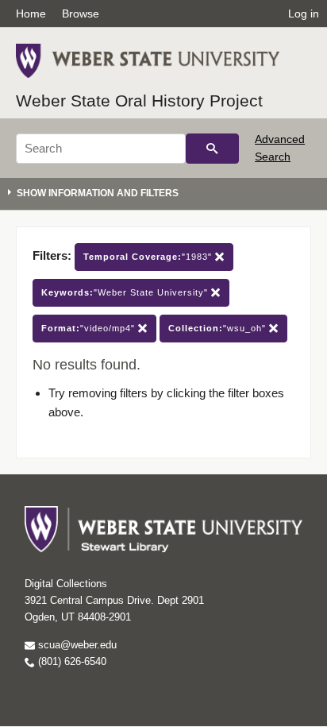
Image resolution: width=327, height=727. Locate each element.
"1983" (149, 256)
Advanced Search (280, 148)
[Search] (212, 148)
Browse (80, 13)
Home (31, 13)
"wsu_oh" (218, 328)
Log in (303, 13)
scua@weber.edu (76, 645)
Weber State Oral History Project (139, 100)
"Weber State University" (126, 292)
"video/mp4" (89, 328)
